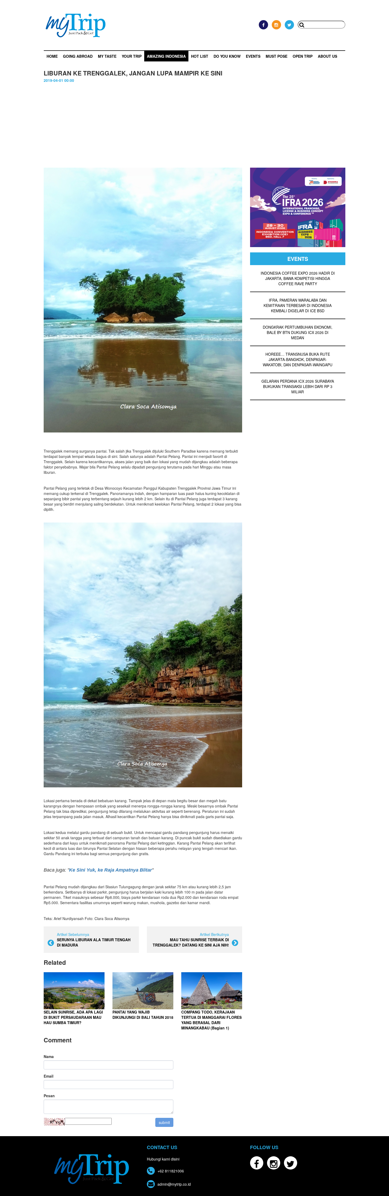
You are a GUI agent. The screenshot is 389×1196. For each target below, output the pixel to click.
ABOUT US (327, 56)
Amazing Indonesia (166, 56)
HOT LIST (199, 56)
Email (48, 1076)
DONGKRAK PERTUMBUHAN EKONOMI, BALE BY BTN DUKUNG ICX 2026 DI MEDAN (297, 332)
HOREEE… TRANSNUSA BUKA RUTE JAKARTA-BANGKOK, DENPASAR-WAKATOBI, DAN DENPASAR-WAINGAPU (297, 359)
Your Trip (132, 56)
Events (253, 56)
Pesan (49, 1095)
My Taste (107, 56)
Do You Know (227, 56)
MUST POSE (276, 56)
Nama (49, 1056)
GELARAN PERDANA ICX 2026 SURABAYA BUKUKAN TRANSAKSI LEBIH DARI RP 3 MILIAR (297, 386)
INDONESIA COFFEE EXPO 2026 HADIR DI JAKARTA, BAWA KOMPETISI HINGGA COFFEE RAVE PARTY (298, 278)
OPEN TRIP (303, 56)
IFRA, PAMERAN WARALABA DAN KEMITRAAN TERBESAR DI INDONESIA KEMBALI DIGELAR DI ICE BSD (298, 305)
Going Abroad (78, 56)
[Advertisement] (194, 128)
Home (52, 56)
